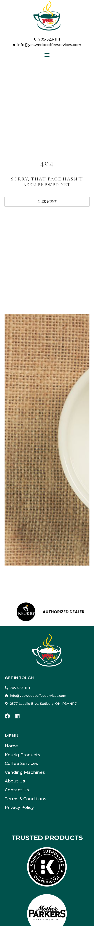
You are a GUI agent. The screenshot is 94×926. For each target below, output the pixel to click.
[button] (47, 55)
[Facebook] (7, 716)
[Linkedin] (17, 716)
